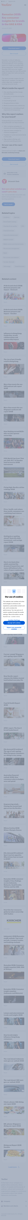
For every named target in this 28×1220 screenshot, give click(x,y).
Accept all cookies (14, 623)
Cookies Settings (14, 620)
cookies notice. (15, 616)
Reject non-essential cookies (14, 628)
